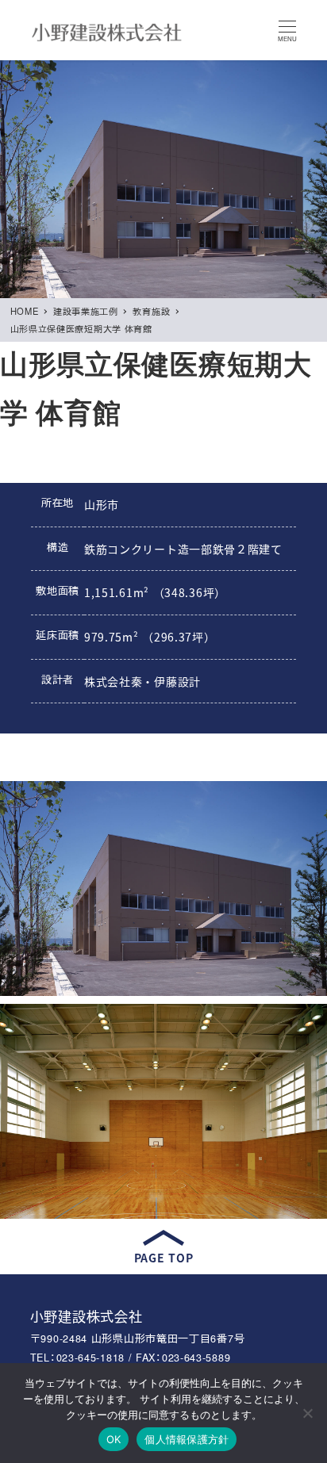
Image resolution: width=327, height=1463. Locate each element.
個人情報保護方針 (186, 1439)
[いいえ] (307, 1413)
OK (113, 1439)
